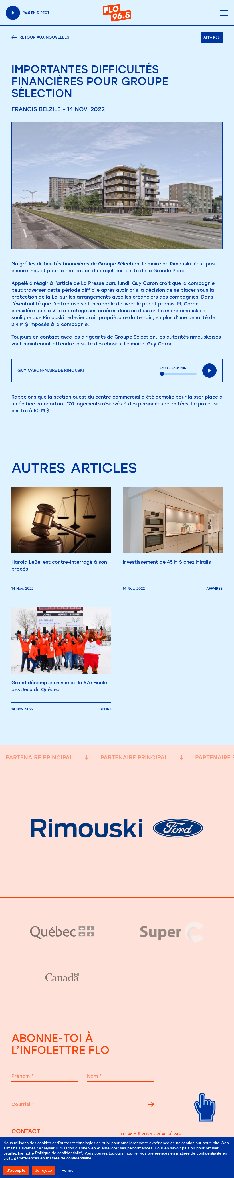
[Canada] (62, 978)
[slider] (178, 374)
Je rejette (43, 1170)
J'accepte (16, 1170)
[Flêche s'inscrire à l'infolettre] (151, 1105)
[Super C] (172, 932)
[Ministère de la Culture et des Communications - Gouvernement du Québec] (62, 932)
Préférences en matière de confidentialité (54, 1158)
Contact (25, 1131)
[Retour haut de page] (205, 1126)
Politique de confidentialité (58, 1153)
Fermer (68, 1170)
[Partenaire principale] (117, 883)
